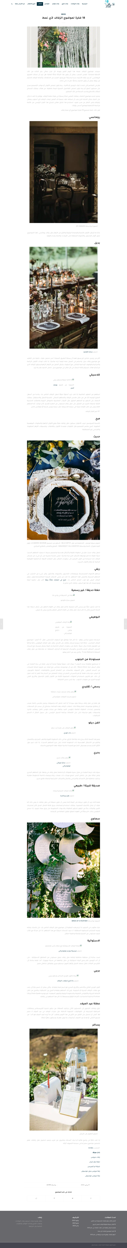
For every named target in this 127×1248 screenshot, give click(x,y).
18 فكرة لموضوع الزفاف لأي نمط (107, 1231)
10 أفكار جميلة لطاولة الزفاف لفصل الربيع (104, 1224)
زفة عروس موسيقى (92, 1176)
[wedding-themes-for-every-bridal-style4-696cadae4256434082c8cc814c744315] (63, 47)
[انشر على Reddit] (36, 1198)
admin (49, 1185)
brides (91, 1148)
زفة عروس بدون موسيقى (90, 1171)
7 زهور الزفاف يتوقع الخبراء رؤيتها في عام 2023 (103, 1234)
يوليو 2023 (75, 1220)
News (63, 14)
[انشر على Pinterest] (54, 1198)
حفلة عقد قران (94, 1162)
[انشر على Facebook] (91, 1198)
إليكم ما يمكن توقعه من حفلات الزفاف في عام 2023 (101, 1228)
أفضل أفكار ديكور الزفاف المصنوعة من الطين (103, 1221)
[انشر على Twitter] (73, 1198)
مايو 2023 (75, 1223)
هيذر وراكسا (64, 796)
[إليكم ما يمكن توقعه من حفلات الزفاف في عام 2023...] (125, 624)
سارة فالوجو (88, 352)
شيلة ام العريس (94, 1167)
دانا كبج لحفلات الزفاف (65, 981)
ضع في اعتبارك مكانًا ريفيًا (55, 580)
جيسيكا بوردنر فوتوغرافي (67, 951)
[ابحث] (12, 4)
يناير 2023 (76, 1226)
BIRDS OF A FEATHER (79, 921)
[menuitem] (85, 4)
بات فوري (67, 733)
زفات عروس (95, 1157)
